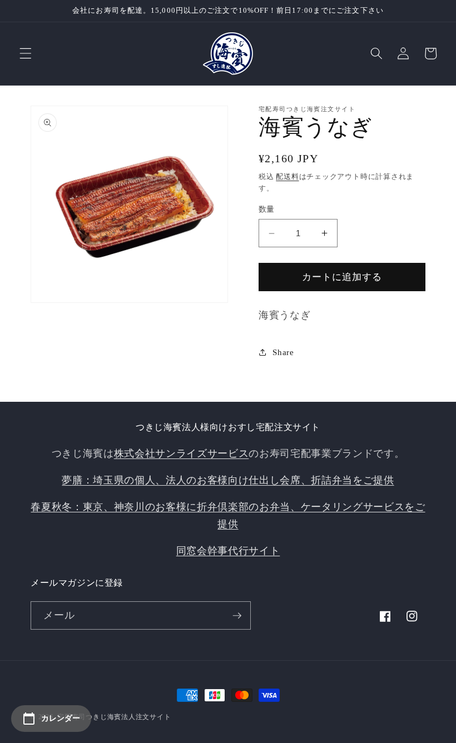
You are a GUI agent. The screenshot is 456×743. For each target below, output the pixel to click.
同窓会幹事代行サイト (228, 550)
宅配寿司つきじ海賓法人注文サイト (114, 717)
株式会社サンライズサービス (181, 453)
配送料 (287, 176)
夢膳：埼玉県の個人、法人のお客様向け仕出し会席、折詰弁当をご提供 (228, 480)
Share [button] (283, 352)
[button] (25, 53)
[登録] (237, 615)
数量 (267, 209)
